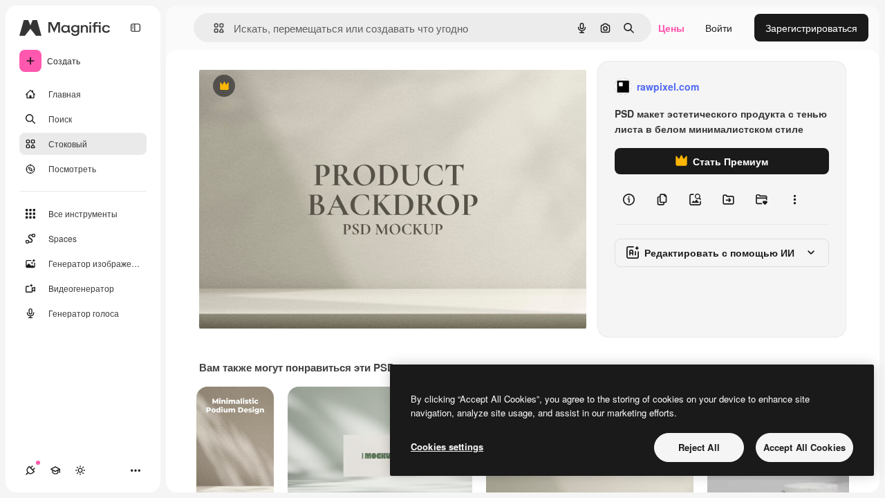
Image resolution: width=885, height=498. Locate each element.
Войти (718, 28)
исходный (291, 87)
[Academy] (55, 470)
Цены (671, 28)
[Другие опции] (794, 199)
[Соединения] (30, 470)
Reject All (699, 447)
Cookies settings (447, 446)
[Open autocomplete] (213, 28)
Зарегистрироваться (811, 28)
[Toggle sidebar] (135, 28)
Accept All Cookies (804, 447)
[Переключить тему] (80, 470)
